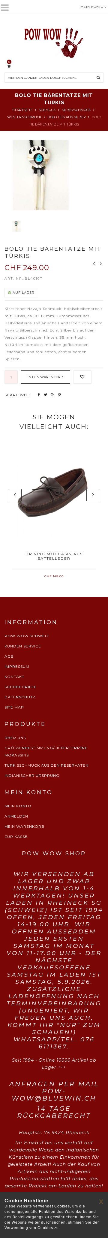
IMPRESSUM (16, 666)
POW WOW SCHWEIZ (26, 636)
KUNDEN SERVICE (22, 646)
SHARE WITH (17, 395)
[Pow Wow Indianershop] (54, 41)
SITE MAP (14, 707)
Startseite (22, 110)
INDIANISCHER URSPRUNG (31, 775)
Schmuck (47, 110)
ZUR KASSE (16, 836)
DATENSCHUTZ (19, 697)
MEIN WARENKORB (24, 826)
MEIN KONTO (18, 806)
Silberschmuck (76, 110)
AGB (9, 656)
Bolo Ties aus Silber (66, 117)
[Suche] (98, 77)
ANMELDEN (16, 816)
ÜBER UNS (15, 737)
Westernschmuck (24, 117)
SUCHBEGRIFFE (20, 687)
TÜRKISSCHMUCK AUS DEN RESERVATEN (46, 765)
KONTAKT (14, 676)
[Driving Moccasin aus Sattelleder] (54, 494)
